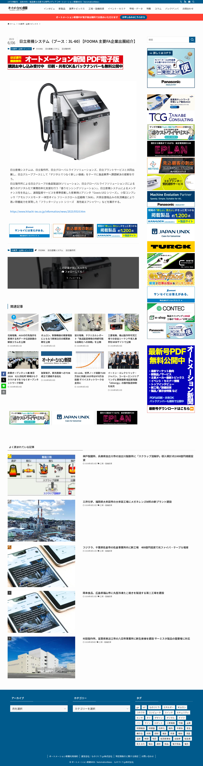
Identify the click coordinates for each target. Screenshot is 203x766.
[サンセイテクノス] (29, 236)
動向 (171, 728)
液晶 (188, 733)
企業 (189, 722)
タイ (149, 717)
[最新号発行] (171, 411)
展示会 (140, 733)
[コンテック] (171, 321)
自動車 (177, 738)
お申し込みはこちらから (133, 17)
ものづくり (154, 707)
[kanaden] (117, 236)
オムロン (182, 707)
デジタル (171, 717)
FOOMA (39, 48)
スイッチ (169, 712)
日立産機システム (52, 48)
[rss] (185, 1)
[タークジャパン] (171, 251)
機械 (180, 733)
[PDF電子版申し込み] (65, 68)
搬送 (164, 733)
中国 (181, 722)
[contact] (189, 1)
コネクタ (141, 712)
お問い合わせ (147, 756)
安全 (189, 728)
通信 (159, 743)
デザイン (158, 717)
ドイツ (182, 717)
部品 (166, 743)
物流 (154, 738)
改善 (172, 733)
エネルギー (169, 707)
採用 (149, 733)
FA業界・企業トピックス (21, 48)
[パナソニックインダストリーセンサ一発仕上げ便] (171, 86)
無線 (146, 738)
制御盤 (152, 728)
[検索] (193, 1)
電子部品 (176, 743)
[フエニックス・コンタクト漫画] (29, 423)
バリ (139, 722)
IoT (144, 707)
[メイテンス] (73, 236)
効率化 (162, 728)
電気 (186, 743)
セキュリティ (183, 712)
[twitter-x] (181, 1)
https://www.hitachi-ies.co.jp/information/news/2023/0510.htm (47, 211)
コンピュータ (154, 712)
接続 (156, 733)
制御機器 (141, 728)
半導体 (180, 728)
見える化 (141, 743)
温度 (139, 738)
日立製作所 (66, 48)
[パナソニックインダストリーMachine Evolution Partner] (171, 206)
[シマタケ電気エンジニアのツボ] (171, 284)
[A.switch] (171, 189)
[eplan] (117, 423)
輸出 (151, 743)
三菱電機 (171, 722)
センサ (140, 717)
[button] (3, 374)
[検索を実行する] (192, 40)
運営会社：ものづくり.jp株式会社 (96, 756)
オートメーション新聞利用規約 (63, 756)
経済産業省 (165, 738)
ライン (147, 722)
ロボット (158, 722)
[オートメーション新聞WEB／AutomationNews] (18, 8)
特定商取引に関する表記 (127, 756)
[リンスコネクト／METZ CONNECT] (171, 268)
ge (138, 707)
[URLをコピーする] (3, 392)
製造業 (187, 738)
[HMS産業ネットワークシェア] (171, 109)
